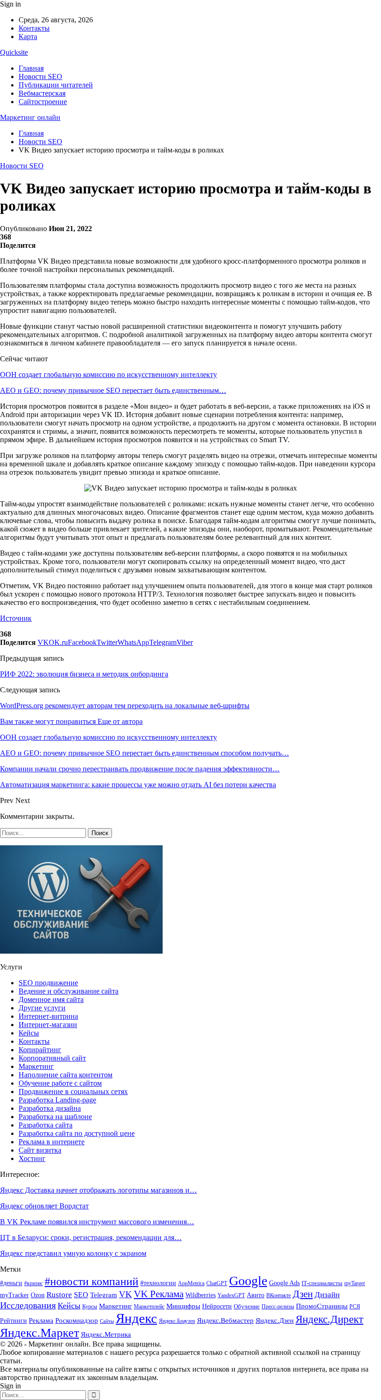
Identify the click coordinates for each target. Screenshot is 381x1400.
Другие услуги (42, 1008)
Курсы (89, 1307)
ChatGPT (216, 1283)
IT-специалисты (322, 1283)
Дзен (303, 1294)
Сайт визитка (40, 1150)
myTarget (354, 1284)
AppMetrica (191, 1284)
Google (248, 1281)
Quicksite (14, 52)
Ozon (38, 1295)
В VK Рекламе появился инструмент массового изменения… (97, 1222)
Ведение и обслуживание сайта (68, 991)
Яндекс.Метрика (106, 1334)
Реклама (41, 1320)
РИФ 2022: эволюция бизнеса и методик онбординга (84, 674)
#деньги (11, 1283)
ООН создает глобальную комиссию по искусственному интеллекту (108, 374)
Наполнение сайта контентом (65, 1075)
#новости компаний (91, 1281)
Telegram (103, 1295)
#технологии (158, 1283)
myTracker (14, 1295)
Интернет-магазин (48, 1024)
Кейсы (29, 1033)
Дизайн (327, 1294)
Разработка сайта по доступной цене (77, 1133)
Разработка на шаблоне (55, 1117)
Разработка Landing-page (57, 1100)
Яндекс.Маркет (39, 1333)
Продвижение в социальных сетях (73, 1091)
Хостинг (32, 1158)
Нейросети (217, 1306)
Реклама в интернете (52, 1142)
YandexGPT (231, 1296)
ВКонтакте (278, 1295)
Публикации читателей (56, 85)
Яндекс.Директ (329, 1319)
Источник (16, 618)
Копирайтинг (40, 1050)
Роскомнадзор (76, 1320)
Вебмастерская (42, 93)
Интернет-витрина (48, 1016)
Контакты (34, 28)
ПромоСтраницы (322, 1306)
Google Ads (284, 1283)
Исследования (28, 1305)
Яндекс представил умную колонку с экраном (73, 1253)
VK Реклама (159, 1294)
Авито (255, 1295)
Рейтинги (13, 1320)
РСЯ (354, 1306)
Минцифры (183, 1306)
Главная (31, 68)
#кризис (33, 1283)
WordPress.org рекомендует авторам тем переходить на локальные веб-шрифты (125, 706)
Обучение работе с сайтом (60, 1083)
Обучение (247, 1306)
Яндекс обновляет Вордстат (44, 1206)
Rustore (59, 1294)
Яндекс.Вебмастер (225, 1320)
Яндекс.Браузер (177, 1321)
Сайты (107, 1321)
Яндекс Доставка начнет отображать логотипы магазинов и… (98, 1190)
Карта (28, 36)
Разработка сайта (45, 1125)
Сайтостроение (43, 102)
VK (125, 1294)
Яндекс (136, 1318)
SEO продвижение (48, 983)
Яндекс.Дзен (275, 1320)
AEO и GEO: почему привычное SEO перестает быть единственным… (113, 390)
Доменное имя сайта (51, 999)
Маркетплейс (149, 1306)
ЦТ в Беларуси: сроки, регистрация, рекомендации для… (91, 1237)
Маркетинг (36, 1066)
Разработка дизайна (50, 1108)
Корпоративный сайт (52, 1058)
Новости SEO (40, 76)
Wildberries (200, 1295)
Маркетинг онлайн (30, 117)
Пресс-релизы (278, 1306)
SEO (81, 1294)
